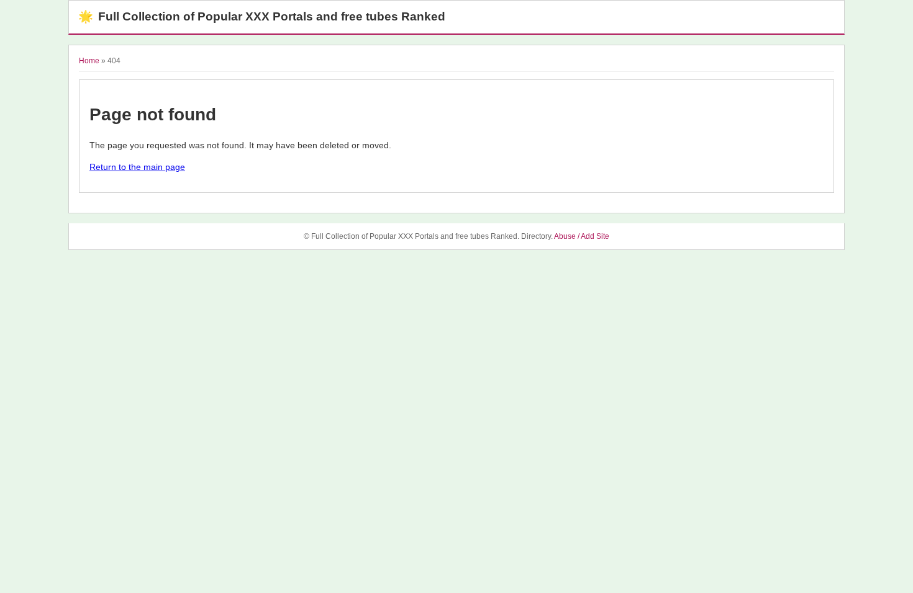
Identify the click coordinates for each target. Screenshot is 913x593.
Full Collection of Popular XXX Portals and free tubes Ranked (261, 16)
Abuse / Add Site (581, 236)
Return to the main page (137, 167)
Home (89, 60)
